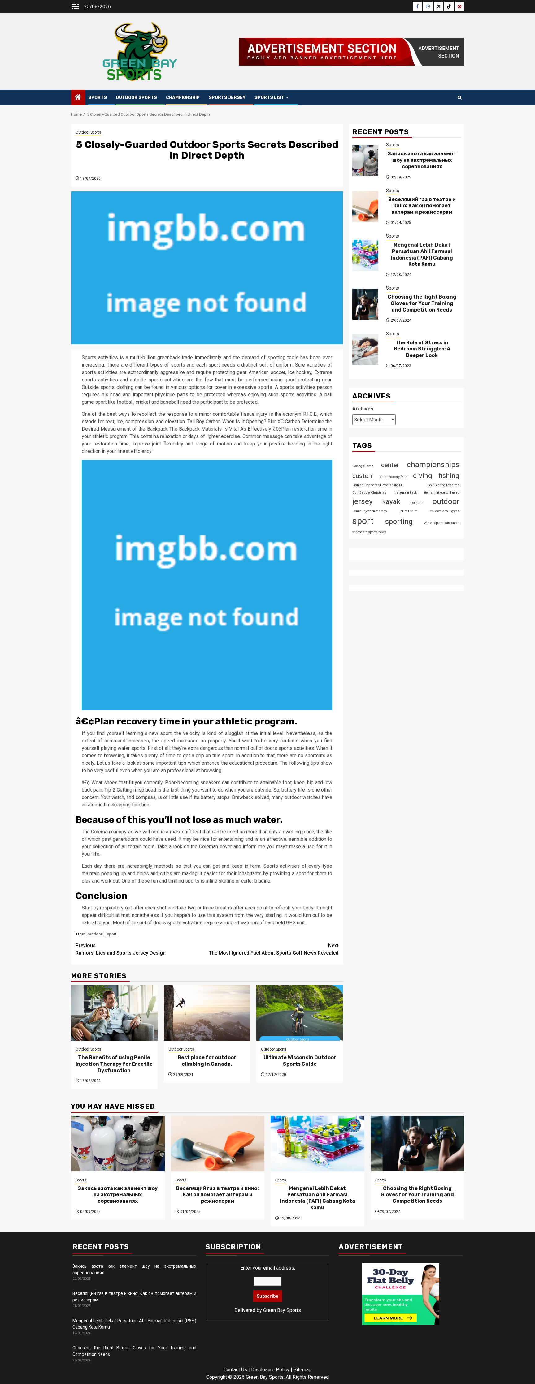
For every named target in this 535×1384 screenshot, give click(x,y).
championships (433, 464)
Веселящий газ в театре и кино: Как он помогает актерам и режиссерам (422, 205)
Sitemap (302, 1370)
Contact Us (235, 1370)
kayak (391, 501)
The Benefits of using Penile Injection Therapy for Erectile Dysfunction (114, 1064)
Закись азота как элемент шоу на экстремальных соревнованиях (422, 160)
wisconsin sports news (369, 532)
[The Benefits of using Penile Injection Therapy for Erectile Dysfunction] (114, 1013)
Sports (97, 97)
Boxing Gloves (362, 466)
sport (111, 934)
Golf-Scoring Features (443, 485)
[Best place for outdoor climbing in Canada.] (207, 1013)
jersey (362, 500)
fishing (448, 475)
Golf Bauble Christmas (369, 492)
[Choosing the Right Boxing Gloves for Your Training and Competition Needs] (365, 303)
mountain (416, 503)
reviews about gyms (444, 511)
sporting (399, 521)
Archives (362, 409)
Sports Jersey (227, 97)
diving (422, 475)
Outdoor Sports (136, 97)
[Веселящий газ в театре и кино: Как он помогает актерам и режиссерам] (365, 206)
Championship (183, 97)
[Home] (78, 97)
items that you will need (441, 492)
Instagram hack (405, 492)
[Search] (459, 98)
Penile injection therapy (369, 511)
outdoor (95, 934)
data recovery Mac (393, 477)
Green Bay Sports (282, 1310)
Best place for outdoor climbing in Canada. (207, 1061)
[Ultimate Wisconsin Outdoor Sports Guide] (299, 1013)
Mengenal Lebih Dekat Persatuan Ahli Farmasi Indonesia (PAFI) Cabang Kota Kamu (422, 254)
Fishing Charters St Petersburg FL (377, 485)
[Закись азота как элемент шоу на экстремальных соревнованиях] (365, 160)
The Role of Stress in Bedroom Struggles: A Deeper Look (422, 348)
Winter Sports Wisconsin (441, 523)
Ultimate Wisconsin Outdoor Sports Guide (299, 1061)
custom (363, 475)
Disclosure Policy (270, 1370)
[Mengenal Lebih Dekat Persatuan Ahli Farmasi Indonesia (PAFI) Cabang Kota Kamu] (365, 255)
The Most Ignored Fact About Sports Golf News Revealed (273, 949)
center (390, 465)
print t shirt (408, 511)
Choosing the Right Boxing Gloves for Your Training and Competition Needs (422, 303)
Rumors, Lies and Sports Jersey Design (121, 949)
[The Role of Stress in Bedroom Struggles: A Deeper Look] (365, 349)
